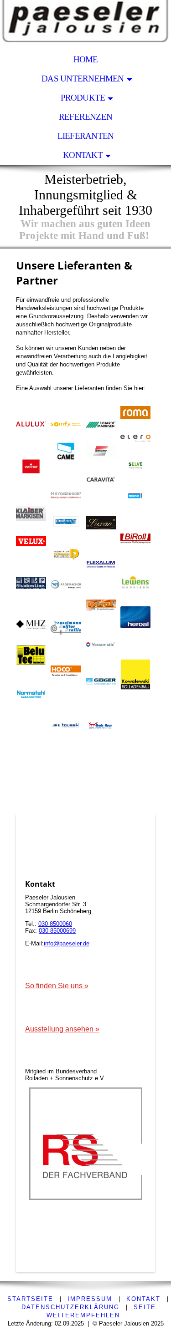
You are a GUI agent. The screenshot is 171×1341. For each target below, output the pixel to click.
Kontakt (83, 155)
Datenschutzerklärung (70, 1307)
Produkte (83, 97)
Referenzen (85, 117)
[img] (85, 25)
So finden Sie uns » (56, 986)
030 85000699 (57, 930)
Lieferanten (85, 136)
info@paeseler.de (66, 943)
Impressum (89, 1298)
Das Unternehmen (82, 78)
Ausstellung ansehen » (62, 1029)
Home (85, 59)
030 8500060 (55, 923)
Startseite (30, 1298)
